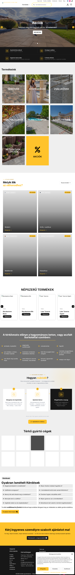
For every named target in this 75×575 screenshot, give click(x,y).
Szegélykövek (61, 119)
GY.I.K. (11, 560)
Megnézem (37, 32)
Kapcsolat (39, 1)
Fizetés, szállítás (47, 1)
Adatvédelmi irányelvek (55, 572)
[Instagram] (70, 1)
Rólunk (60, 1)
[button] (72, 554)
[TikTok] (72, 1)
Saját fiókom (13, 563)
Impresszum (64, 572)
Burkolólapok (37, 119)
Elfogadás (43, 568)
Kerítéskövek (37, 89)
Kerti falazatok (13, 119)
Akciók (37, 156)
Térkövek (13, 89)
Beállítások (67, 568)
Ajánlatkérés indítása (38, 421)
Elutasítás (55, 568)
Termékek (25, 4)
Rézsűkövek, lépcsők (13, 150)
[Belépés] (68, 5)
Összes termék (65, 182)
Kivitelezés (54, 1)
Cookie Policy (47, 572)
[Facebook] (67, 1)
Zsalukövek (61, 89)
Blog (64, 1)
